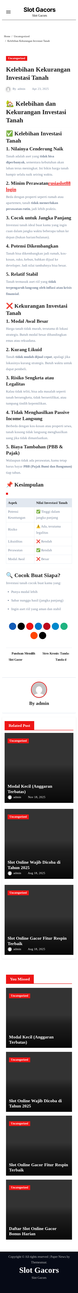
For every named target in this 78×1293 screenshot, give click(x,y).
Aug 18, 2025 (36, 873)
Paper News (58, 1256)
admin (21, 88)
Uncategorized (16, 58)
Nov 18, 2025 (36, 797)
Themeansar (38, 1262)
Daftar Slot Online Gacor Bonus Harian (33, 1231)
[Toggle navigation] (8, 12)
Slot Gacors (40, 9)
